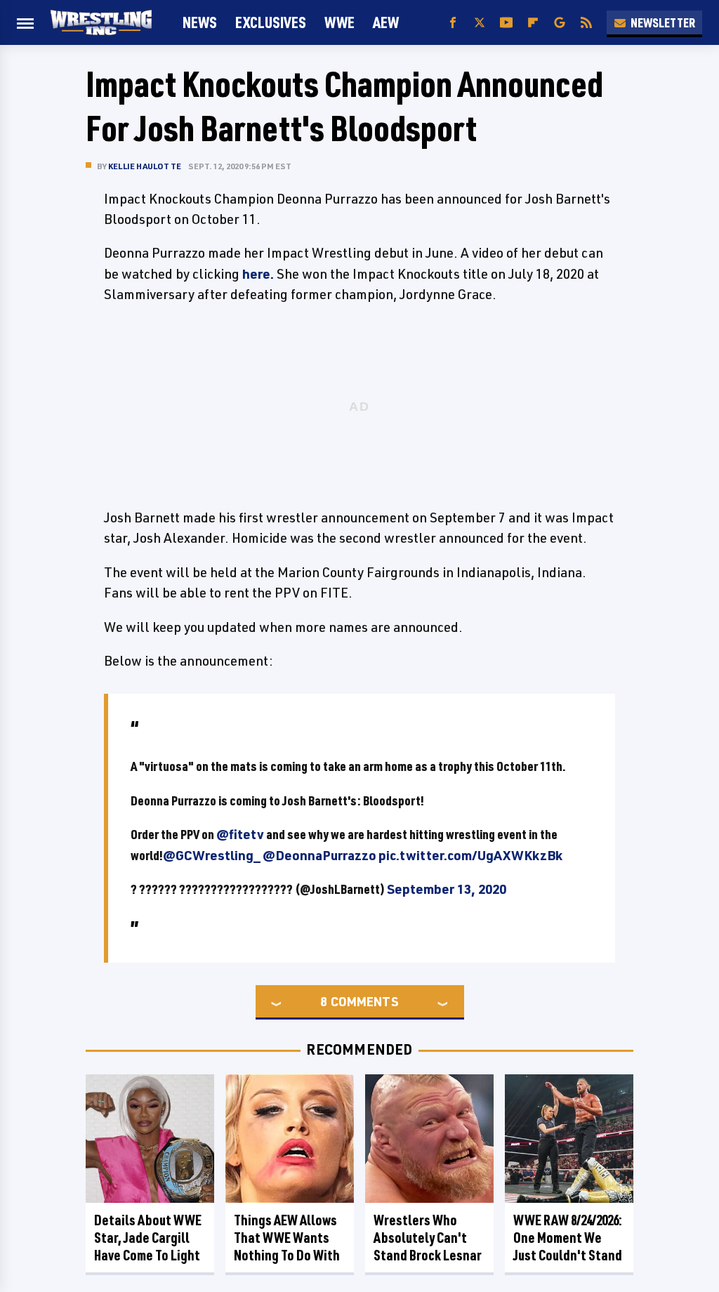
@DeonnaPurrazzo (319, 855)
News (200, 22)
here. (258, 273)
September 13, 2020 (446, 889)
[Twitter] (479, 23)
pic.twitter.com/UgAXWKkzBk (470, 855)
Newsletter (663, 22)
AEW (386, 22)
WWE (339, 22)
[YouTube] (506, 23)
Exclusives (270, 22)
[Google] (559, 23)
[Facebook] (453, 23)
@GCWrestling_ (211, 855)
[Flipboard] (533, 23)
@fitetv (240, 834)
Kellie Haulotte (144, 166)
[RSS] (586, 23)
